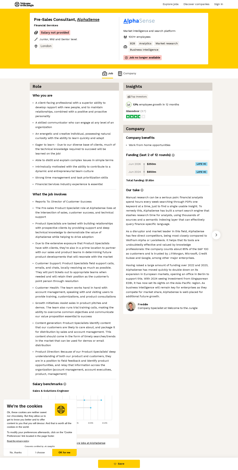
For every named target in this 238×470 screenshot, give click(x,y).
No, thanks (16, 452)
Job (110, 73)
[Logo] (24, 4)
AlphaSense (88, 19)
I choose (40, 452)
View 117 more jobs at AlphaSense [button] (83, 443)
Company (129, 73)
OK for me (64, 452)
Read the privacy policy (18, 441)
